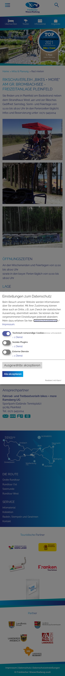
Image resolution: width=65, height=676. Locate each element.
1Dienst (17, 337)
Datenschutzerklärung (46, 320)
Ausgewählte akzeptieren (22, 365)
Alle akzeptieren (13, 374)
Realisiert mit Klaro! (53, 380)
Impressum (8, 324)
